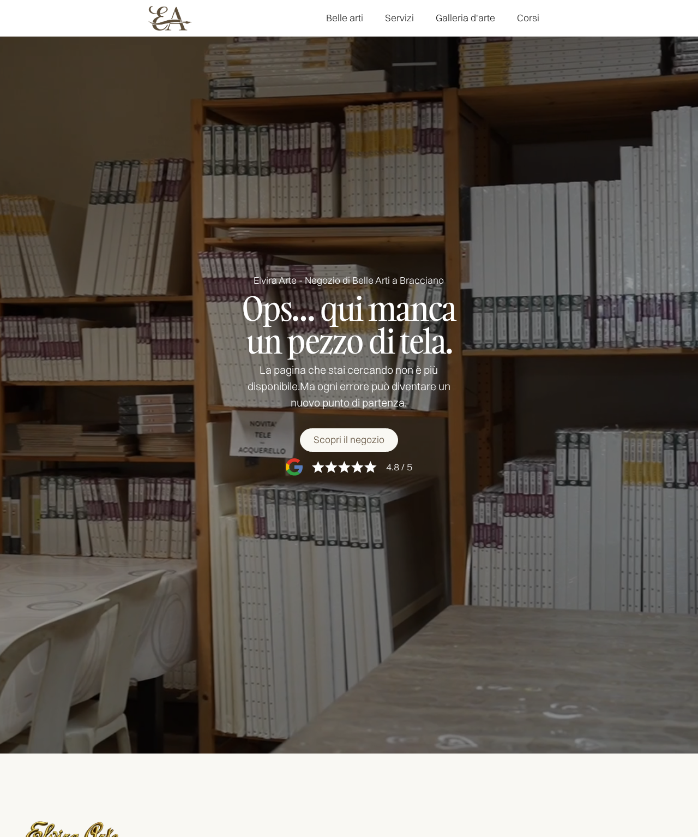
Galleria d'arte (465, 17)
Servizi (399, 17)
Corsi (528, 17)
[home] (169, 18)
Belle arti (344, 17)
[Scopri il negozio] (349, 440)
